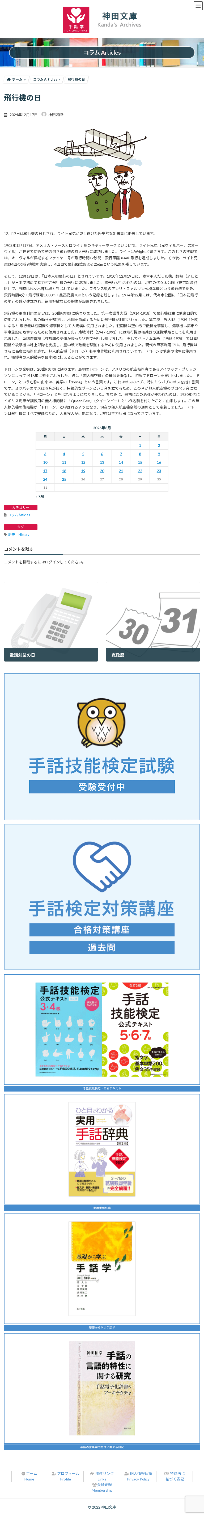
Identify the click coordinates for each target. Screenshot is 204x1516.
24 (45, 479)
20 (102, 470)
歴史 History (18, 535)
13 (102, 462)
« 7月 (40, 496)
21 (121, 470)
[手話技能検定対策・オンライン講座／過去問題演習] (102, 896)
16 (159, 462)
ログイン (52, 562)
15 (140, 462)
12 (83, 462)
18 (64, 470)
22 (140, 470)
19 (83, 470)
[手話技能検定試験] (102, 746)
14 (121, 462)
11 (64, 462)
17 (45, 470)
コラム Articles (19, 515)
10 (45, 462)
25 (64, 479)
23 (159, 470)
